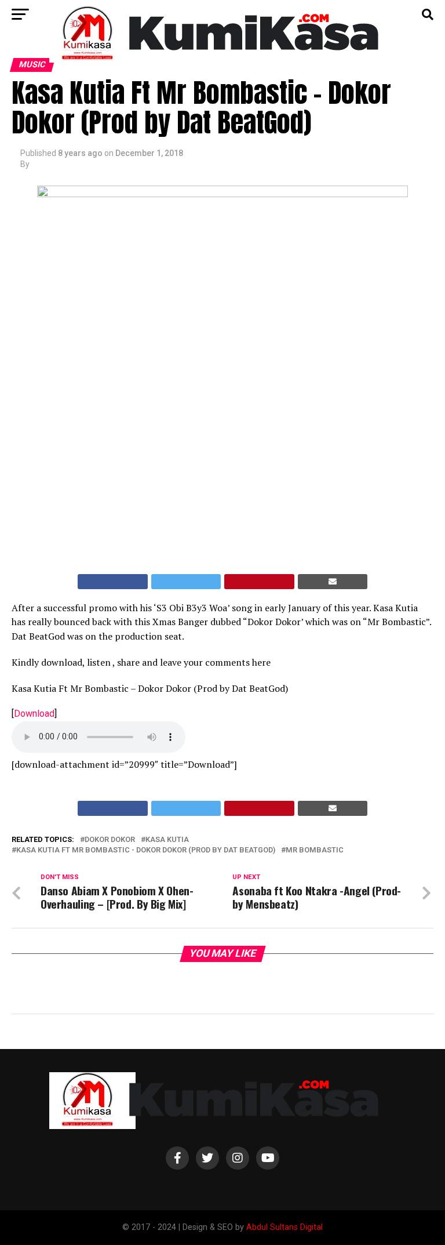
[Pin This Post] (259, 581)
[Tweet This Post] (186, 581)
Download (34, 713)
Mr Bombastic (315, 850)
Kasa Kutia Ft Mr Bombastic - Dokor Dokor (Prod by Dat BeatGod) (145, 850)
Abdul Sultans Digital (284, 1227)
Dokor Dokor (110, 840)
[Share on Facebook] (113, 581)
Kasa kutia (167, 840)
